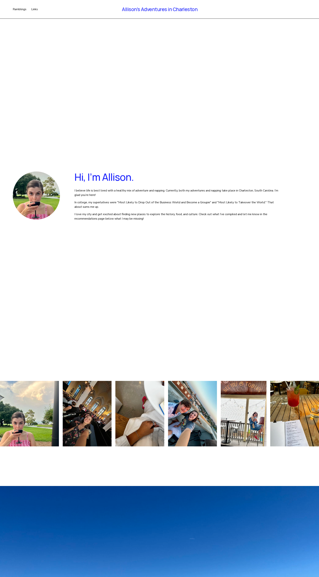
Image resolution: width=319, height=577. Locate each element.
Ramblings (19, 9)
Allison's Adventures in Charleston (160, 9)
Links (34, 9)
